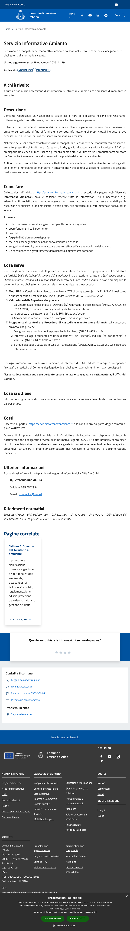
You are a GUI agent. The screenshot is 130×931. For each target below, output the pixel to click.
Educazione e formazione (79, 783)
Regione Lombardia (15, 4)
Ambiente (71, 809)
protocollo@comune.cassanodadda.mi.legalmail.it (29, 892)
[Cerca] (123, 15)
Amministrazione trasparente (75, 848)
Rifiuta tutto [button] (77, 918)
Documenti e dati (11, 817)
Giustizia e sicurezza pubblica (77, 791)
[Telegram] (104, 15)
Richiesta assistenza (45, 867)
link (95, 912)
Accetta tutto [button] (53, 918)
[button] (65, 925)
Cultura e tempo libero (46, 789)
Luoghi (101, 810)
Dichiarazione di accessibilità (74, 870)
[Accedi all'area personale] (116, 4)
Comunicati (104, 789)
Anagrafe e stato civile (46, 783)
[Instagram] (97, 15)
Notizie (101, 783)
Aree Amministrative (13, 789)
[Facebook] (81, 15)
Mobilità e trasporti (44, 819)
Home (7, 29)
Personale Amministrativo (16, 811)
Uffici (4, 794)
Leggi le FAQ (40, 862)
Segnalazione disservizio (47, 856)
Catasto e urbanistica (45, 809)
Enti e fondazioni (11, 800)
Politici (5, 806)
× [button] (126, 896)
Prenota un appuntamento (65, 737)
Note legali (71, 862)
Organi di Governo (11, 783)
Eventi (101, 816)
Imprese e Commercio (45, 799)
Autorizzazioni (73, 825)
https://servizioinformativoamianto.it (57, 192)
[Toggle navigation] (6, 15)
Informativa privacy (76, 856)
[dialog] (65, 912)
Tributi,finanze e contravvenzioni (74, 801)
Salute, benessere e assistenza (76, 817)
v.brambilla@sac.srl (30, 494)
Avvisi (101, 794)
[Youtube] (89, 15)
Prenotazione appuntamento (42, 848)
